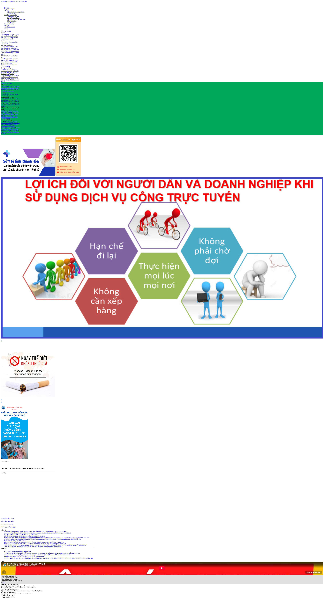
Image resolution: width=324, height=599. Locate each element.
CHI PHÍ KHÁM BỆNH (7, 518)
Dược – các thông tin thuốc (11, 51)
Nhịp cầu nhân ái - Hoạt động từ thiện (9, 56)
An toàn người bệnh (6, 71)
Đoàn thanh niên (9, 36)
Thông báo (14, 65)
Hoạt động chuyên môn (7, 45)
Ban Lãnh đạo (5, 34)
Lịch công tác (4, 75)
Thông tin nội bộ (5, 66)
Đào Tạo (3, 81)
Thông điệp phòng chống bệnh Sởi (10, 577)
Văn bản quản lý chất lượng (9, 69)
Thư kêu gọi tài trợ (6, 58)
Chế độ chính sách (6, 65)
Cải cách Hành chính (13, 80)
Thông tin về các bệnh (7, 46)
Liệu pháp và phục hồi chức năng (9, 48)
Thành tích (6, 77)
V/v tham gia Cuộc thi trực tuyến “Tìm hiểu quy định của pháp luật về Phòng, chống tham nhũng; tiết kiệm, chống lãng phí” (37, 538)
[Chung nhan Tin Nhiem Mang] (1, 341)
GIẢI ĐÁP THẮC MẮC (7, 521)
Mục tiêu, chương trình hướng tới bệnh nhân (9, 62)
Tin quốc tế (4, 43)
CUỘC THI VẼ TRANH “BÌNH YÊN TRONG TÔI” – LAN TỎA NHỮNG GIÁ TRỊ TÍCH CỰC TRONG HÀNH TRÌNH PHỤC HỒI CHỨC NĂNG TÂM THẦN (50, 533)
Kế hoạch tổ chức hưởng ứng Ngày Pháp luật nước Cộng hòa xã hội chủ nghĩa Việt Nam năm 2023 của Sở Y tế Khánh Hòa (37, 554)
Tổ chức (3, 33)
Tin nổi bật (4, 42)
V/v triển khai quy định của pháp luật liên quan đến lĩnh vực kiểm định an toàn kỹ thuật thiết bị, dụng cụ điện (33, 532)
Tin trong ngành (12, 42)
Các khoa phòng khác (7, 39)
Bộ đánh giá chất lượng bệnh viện (9, 73)
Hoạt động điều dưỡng (9, 47)
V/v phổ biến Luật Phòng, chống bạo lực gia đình (17, 551)
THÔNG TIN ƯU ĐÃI (7, 524)
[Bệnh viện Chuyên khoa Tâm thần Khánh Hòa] (14, 1)
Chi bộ (12, 34)
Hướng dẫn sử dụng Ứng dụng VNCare (11, 580)
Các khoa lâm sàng (12, 37)
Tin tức (2, 40)
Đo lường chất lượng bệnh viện (10, 71)
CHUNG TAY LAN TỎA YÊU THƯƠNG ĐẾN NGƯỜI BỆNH (22, 535)
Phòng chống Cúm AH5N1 (8, 576)
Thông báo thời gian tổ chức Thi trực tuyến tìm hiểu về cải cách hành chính (24, 556)
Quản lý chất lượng (6, 68)
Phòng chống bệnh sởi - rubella (9, 579)
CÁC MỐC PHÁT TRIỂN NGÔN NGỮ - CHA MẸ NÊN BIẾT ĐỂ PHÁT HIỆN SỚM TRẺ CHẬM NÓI (33, 536)
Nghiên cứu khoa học (7, 52)
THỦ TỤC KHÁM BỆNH (8, 527)
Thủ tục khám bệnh (6, 31)
